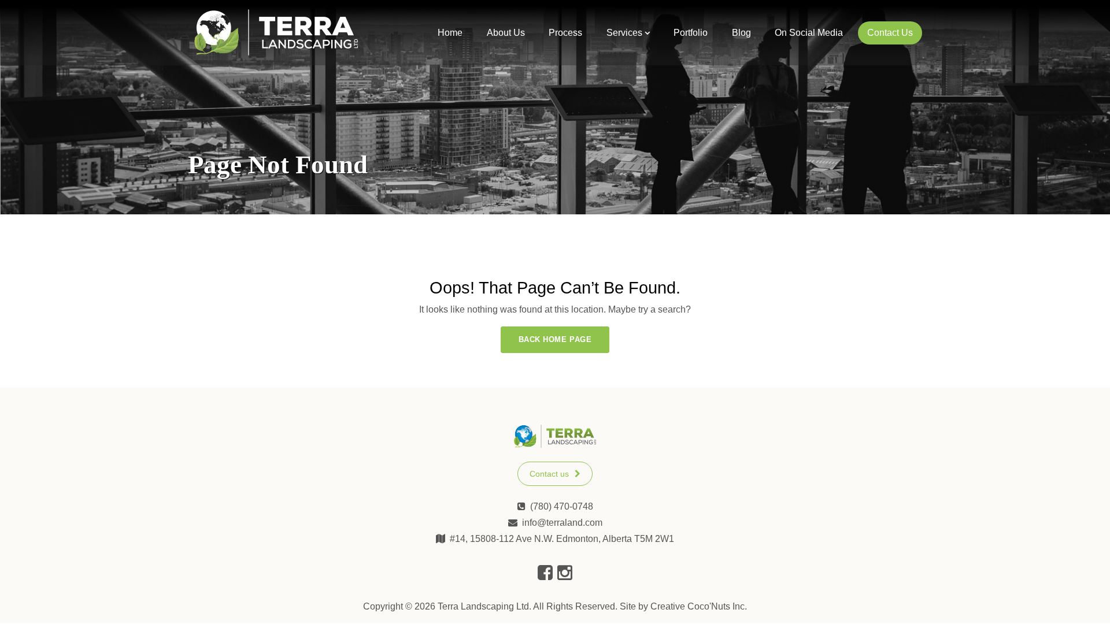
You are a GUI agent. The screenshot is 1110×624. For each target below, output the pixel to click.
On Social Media (809, 33)
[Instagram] (564, 572)
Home (450, 33)
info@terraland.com (562, 523)
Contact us (549, 473)
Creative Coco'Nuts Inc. (698, 606)
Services (624, 33)
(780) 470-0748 (561, 506)
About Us (506, 33)
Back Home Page (555, 339)
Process (565, 33)
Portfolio (691, 33)
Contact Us (890, 33)
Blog (741, 33)
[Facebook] (545, 572)
